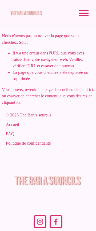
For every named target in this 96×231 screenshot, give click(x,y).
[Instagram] (40, 221)
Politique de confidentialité (28, 143)
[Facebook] (56, 221)
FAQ (10, 133)
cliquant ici (83, 89)
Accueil (12, 124)
